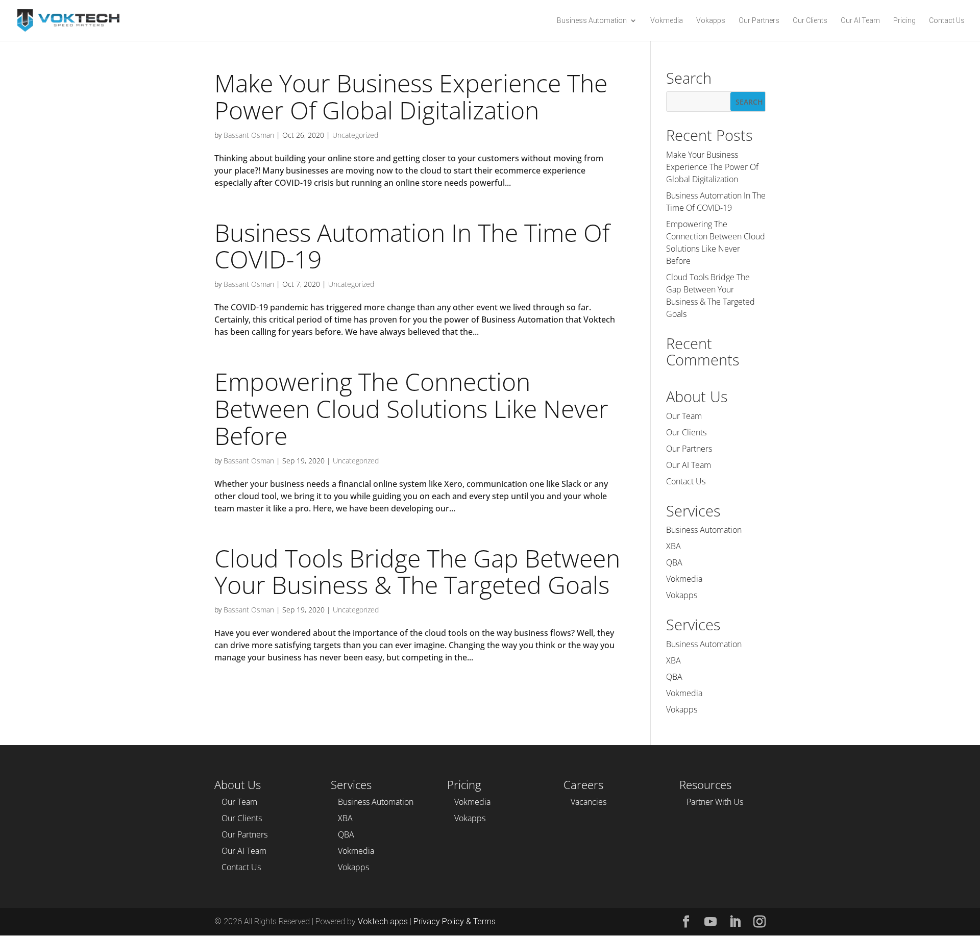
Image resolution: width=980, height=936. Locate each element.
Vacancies (588, 801)
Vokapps (710, 20)
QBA (674, 562)
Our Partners (759, 20)
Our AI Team (860, 20)
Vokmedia (666, 20)
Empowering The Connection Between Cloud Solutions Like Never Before (411, 408)
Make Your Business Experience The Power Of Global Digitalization (410, 96)
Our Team (684, 416)
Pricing (904, 20)
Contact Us (947, 20)
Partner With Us (715, 801)
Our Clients (810, 20)
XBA (673, 546)
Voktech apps (382, 921)
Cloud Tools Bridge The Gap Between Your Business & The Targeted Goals (417, 571)
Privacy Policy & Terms (454, 921)
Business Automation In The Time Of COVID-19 (411, 246)
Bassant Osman (249, 135)
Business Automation (592, 20)
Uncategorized (355, 135)
